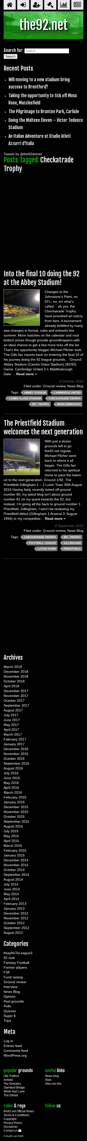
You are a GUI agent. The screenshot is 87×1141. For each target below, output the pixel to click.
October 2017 (14, 700)
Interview (10, 987)
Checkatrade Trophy (65, 398)
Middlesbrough (69, 404)
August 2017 (13, 710)
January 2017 (14, 744)
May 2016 (11, 783)
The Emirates (12, 1083)
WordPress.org (15, 1055)
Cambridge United (67, 392)
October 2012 (14, 923)
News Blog (75, 386)
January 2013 (14, 908)
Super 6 (10, 1016)
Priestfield (72, 548)
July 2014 (11, 884)
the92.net (43, 25)
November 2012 (16, 918)
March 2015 (13, 846)
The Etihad (11, 1095)
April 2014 (11, 899)
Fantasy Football (16, 963)
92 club (9, 958)
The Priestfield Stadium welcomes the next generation (43, 427)
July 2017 (11, 715)
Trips (7, 1021)
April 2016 (11, 788)
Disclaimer (11, 1126)
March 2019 (13, 667)
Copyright (10, 1119)
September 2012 (16, 928)
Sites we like (53, 1083)
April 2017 (11, 729)
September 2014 (16, 875)
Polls (7, 1006)
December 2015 (16, 807)
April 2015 (11, 841)
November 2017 (16, 696)
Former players (15, 967)
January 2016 (14, 802)
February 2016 (15, 797)
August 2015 (13, 826)
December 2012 (16, 913)
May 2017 (11, 725)
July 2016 (11, 773)
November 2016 (16, 754)
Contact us (11, 1130)
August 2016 (13, 768)
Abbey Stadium (35, 392)
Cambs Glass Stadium (25, 398)
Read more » (26, 374)
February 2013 (15, 904)
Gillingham (72, 542)
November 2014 (16, 865)
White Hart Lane (14, 1091)
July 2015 (11, 831)
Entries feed (13, 1046)
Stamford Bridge (14, 1087)
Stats (48, 1080)
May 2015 (11, 836)
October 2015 (14, 817)
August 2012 (13, 933)
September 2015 (16, 821)
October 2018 (14, 681)
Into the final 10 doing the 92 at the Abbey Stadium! (42, 278)
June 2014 (12, 889)
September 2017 (16, 705)
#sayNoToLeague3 (18, 953)
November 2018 (16, 676)
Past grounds (14, 1001)
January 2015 (14, 855)
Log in (8, 1041)
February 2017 (15, 739)
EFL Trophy (40, 404)
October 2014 (14, 870)
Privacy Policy (13, 1123)
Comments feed (16, 1051)
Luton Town (46, 548)
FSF (7, 972)
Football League (42, 542)
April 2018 (11, 686)
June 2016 (12, 778)
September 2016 (16, 763)
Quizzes (10, 1011)
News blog (52, 1076)
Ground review (54, 386)
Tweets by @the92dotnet (23, 154)
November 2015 (16, 812)
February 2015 (15, 850)
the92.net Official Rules (19, 1111)
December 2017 (16, 691)
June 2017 (12, 720)
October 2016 (14, 759)
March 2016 (13, 792)
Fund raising (13, 977)
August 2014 (13, 879)
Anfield (8, 1080)
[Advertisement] (43, 218)
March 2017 (13, 734)
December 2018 (16, 671)
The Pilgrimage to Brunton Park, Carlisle (43, 111)
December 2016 (16, 749)
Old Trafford (11, 1076)
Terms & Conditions (16, 1115)
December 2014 (16, 860)
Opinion (9, 996)
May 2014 (11, 894)
